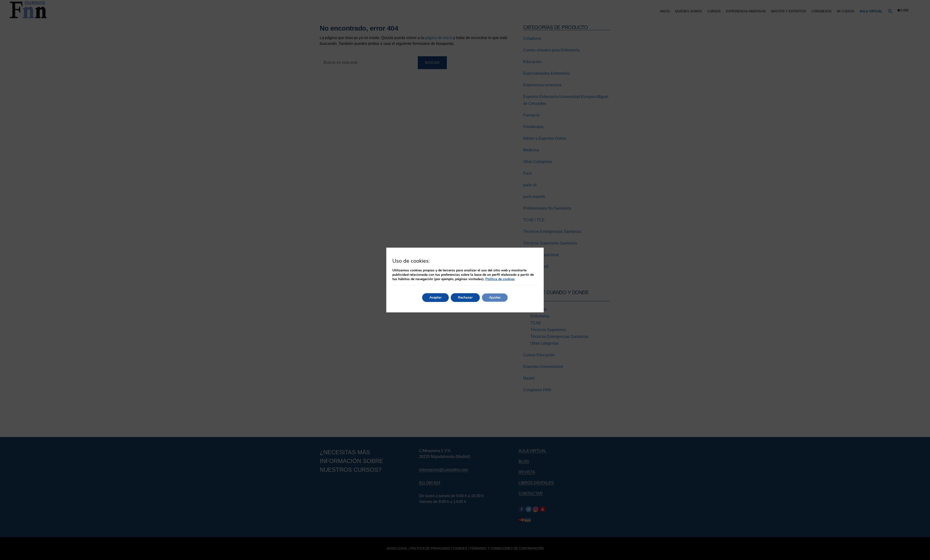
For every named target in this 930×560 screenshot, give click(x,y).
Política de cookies (500, 279)
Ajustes (495, 297)
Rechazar (465, 297)
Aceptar (435, 297)
